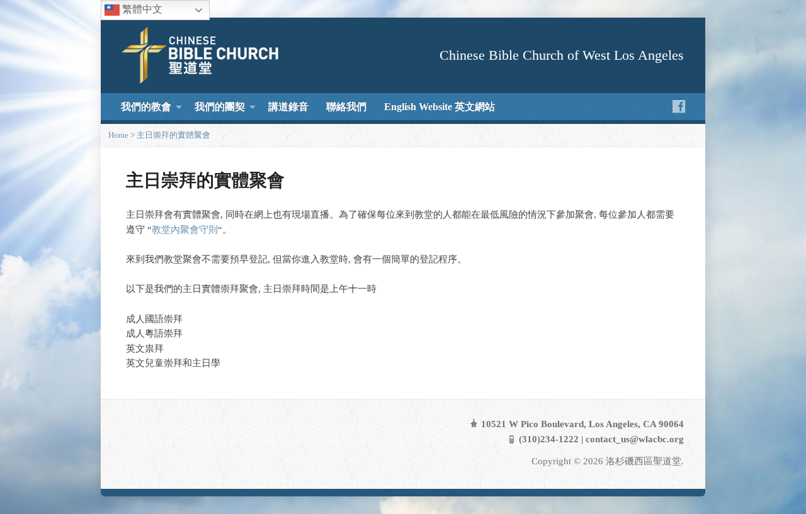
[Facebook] (679, 106)
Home (118, 135)
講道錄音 (288, 106)
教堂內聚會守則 (185, 230)
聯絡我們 (346, 106)
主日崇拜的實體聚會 (173, 135)
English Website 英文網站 (439, 106)
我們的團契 (220, 106)
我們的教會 (146, 106)
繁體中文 (141, 9)
